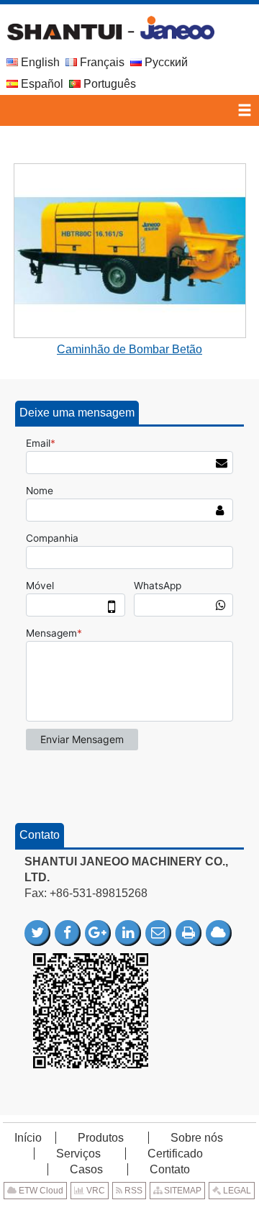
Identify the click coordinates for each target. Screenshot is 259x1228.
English (39, 62)
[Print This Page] (188, 933)
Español (40, 84)
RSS (132, 1191)
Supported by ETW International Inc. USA (129, 1212)
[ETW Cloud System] (219, 933)
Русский (165, 62)
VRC (94, 1191)
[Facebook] (68, 933)
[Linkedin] (128, 933)
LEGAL (236, 1191)
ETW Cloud (40, 1191)
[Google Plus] (98, 933)
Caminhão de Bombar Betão (129, 349)
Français (100, 62)
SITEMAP (181, 1191)
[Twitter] (37, 933)
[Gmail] (158, 933)
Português (108, 84)
